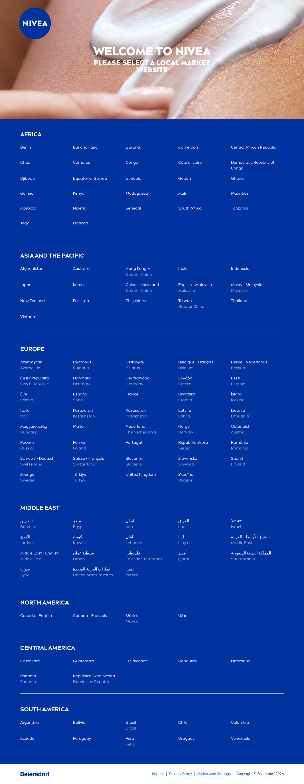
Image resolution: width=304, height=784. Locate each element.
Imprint (158, 774)
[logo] (35, 23)
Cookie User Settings (214, 774)
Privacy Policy (180, 774)
